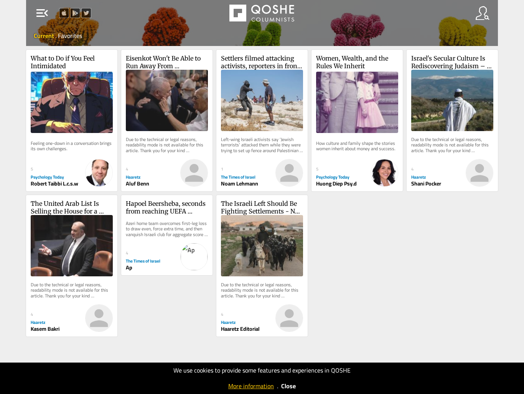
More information (251, 386)
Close (288, 386)
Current (44, 35)
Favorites (70, 35)
